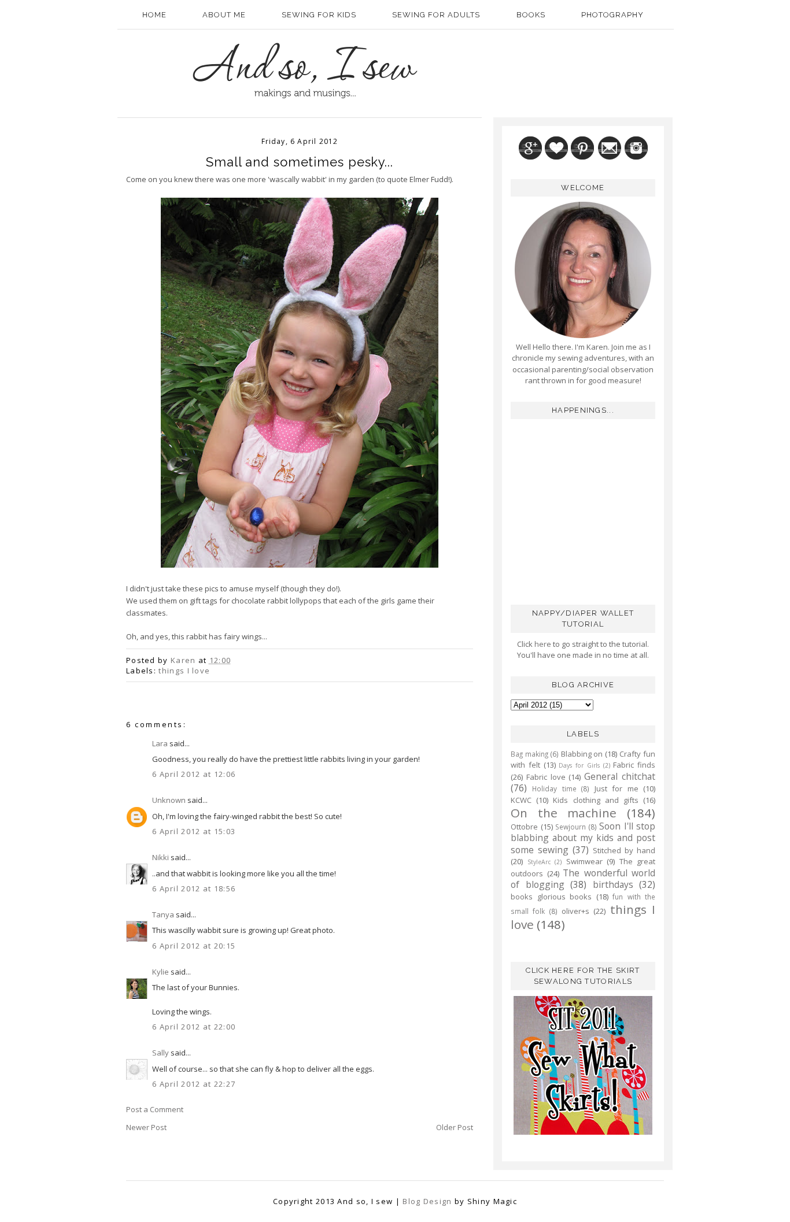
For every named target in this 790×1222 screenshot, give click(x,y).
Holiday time (554, 788)
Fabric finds (634, 765)
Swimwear (584, 861)
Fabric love (546, 777)
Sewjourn (570, 826)
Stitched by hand (624, 850)
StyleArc (539, 862)
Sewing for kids (319, 14)
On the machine (564, 813)
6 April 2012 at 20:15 (193, 945)
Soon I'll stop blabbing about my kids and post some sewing (583, 838)
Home (154, 14)
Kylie (160, 972)
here (542, 644)
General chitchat (619, 776)
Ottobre (524, 826)
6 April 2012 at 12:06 (193, 774)
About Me (224, 14)
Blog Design (427, 1201)
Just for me (616, 788)
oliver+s (575, 911)
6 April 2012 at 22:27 (193, 1084)
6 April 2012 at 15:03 (193, 831)
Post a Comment (154, 1109)
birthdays (613, 884)
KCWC (521, 800)
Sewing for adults (436, 14)
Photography (612, 14)
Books (530, 14)
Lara (160, 743)
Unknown (169, 800)
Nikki (160, 857)
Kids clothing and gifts (595, 800)
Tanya (163, 914)
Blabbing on (582, 754)
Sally (160, 1052)
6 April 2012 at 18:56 (193, 888)
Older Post (454, 1127)
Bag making (529, 753)
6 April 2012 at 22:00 (193, 1026)
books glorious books (551, 896)
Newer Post (146, 1127)
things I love (184, 670)
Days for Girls (579, 765)
